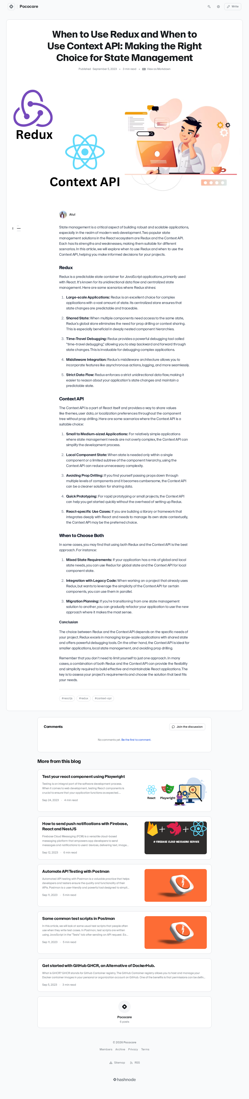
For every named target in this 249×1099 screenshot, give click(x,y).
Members (106, 1049)
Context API (23, 239)
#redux (83, 698)
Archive (120, 1049)
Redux (19, 233)
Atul (72, 214)
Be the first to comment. (136, 740)
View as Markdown (158, 69)
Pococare (29, 6)
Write (235, 6)
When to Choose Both (28, 244)
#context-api (103, 698)
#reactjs (67, 698)
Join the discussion (190, 727)
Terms (145, 1049)
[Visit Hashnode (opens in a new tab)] (124, 1079)
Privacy (133, 1049)
